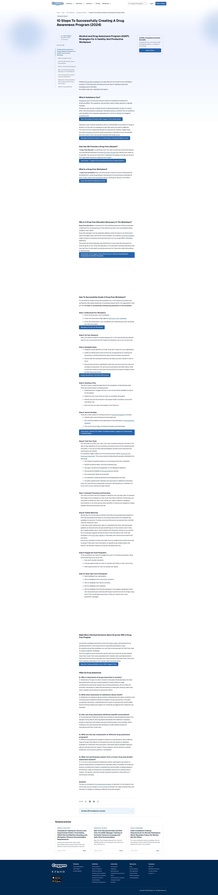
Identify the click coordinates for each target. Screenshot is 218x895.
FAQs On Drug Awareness (65, 86)
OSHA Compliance (97, 869)
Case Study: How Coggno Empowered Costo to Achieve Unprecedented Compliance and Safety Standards (104, 255)
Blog (63, 12)
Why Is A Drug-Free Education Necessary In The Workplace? (66, 70)
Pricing (98, 3)
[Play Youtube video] (107, 65)
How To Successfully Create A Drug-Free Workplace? (66, 75)
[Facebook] (55, 872)
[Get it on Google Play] (60, 881)
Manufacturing (115, 871)
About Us (151, 866)
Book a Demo (161, 3)
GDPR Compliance (134, 875)
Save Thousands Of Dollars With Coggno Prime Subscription (101, 119)
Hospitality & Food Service (117, 873)
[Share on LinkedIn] (89, 801)
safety (116, 643)
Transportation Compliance (99, 875)
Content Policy (133, 873)
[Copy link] (98, 801)
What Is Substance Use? (64, 58)
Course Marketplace (78, 866)
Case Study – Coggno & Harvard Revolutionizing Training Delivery (102, 161)
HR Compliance (70, 12)
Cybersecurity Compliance (99, 873)
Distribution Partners (154, 869)
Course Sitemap (134, 869)
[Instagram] (64, 872)
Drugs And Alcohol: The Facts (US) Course (95, 375)
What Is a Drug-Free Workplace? (67, 66)
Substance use (84, 101)
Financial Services (115, 880)
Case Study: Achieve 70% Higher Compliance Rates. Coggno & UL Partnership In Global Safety (106, 432)
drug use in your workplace (117, 318)
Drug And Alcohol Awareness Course (93, 181)
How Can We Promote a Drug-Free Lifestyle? (66, 62)
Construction (114, 866)
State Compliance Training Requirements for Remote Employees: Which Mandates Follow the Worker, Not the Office (145, 834)
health (111, 643)
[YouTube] (61, 872)
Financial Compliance (97, 877)
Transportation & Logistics (117, 877)
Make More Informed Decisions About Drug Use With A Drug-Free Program (66, 81)
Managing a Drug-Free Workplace (92, 327)
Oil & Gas (113, 882)
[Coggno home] (58, 3)
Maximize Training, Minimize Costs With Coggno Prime (98, 664)
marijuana (89, 132)
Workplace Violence (81, 12)
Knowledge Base (134, 877)
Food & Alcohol (96, 880)
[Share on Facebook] (94, 801)
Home (58, 12)
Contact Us (151, 873)
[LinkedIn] (58, 872)
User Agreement (134, 871)
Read (85, 850)
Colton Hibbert (67, 36)
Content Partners (153, 871)
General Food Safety (64, 828)
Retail (112, 875)
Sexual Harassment (136, 828)
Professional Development (99, 882)
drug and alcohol (107, 471)
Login (151, 3)
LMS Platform (76, 869)
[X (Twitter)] (52, 871)
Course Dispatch (77, 871)
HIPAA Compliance (97, 871)
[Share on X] (85, 801)
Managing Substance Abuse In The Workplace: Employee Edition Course (104, 138)
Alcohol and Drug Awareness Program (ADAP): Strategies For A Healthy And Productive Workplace (66, 52)
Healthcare (113, 869)
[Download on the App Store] (60, 877)
